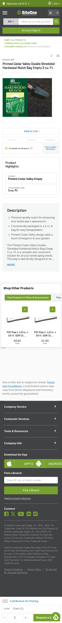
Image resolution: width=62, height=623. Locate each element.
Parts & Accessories (39, 47)
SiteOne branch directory (17, 498)
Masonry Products (15, 47)
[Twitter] (14, 515)
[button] (17, 3)
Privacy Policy (34, 569)
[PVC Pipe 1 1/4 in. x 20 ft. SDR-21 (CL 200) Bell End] (17, 318)
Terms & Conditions (13, 569)
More (11, 264)
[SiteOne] (27, 15)
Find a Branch (13, 473)
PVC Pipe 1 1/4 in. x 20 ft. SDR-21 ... (17, 334)
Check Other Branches (51, 148)
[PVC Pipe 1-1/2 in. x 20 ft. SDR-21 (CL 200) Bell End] (45, 318)
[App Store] (16, 461)
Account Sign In (31, 30)
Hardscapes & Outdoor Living (21, 43)
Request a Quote (46, 617)
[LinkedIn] (29, 515)
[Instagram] (36, 515)
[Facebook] (7, 515)
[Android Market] (46, 461)
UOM (6, 608)
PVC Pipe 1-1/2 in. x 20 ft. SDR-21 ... (45, 334)
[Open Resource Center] (55, 616)
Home (7, 40)
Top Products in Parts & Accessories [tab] (27, 297)
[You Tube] (22, 515)
